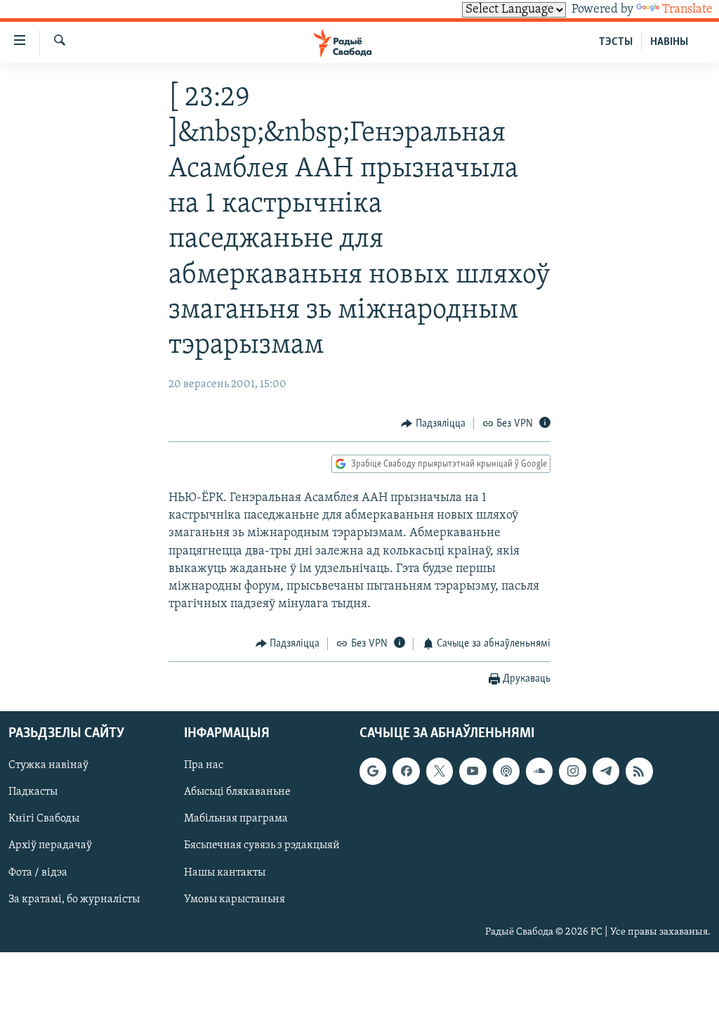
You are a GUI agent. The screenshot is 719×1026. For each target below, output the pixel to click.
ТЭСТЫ (616, 42)
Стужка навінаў (48, 765)
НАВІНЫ (669, 42)
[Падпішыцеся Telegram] (606, 771)
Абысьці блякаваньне (237, 792)
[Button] (433, 424)
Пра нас (203, 765)
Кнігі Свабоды (43, 818)
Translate (687, 10)
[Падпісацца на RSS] (639, 771)
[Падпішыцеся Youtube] (472, 771)
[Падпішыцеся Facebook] (406, 771)
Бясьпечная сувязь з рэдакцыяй (262, 845)
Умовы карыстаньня (234, 898)
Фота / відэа (37, 872)
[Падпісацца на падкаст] (506, 771)
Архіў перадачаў (50, 845)
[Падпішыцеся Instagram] (572, 771)
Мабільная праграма (236, 818)
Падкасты (33, 792)
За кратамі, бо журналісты (74, 898)
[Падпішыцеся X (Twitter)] (439, 771)
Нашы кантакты (224, 872)
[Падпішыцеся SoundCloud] (539, 771)
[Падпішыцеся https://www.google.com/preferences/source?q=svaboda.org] (373, 771)
